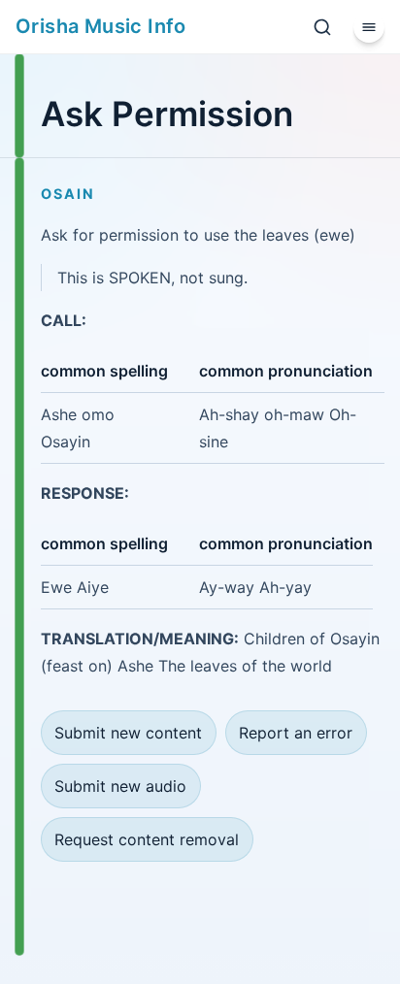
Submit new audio (120, 786)
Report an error (295, 732)
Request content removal (146, 839)
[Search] (322, 27)
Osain (68, 193)
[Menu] (368, 27)
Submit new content (128, 732)
